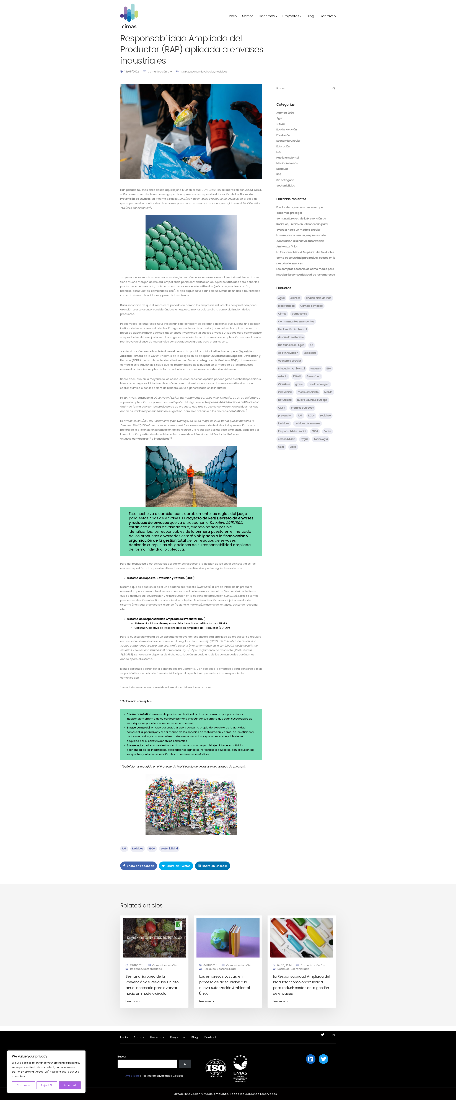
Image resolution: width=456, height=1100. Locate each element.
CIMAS (185, 71)
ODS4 (281, 407)
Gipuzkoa (284, 384)
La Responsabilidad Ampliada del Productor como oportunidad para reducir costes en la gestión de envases (305, 257)
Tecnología (321, 439)
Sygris (304, 439)
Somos (248, 16)
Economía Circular (202, 71)
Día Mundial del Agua (291, 345)
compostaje (299, 313)
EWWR (297, 376)
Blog (310, 16)
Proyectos (290, 16)
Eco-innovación (286, 129)
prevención (285, 415)
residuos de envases (307, 423)
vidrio (293, 447)
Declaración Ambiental (292, 329)
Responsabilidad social (292, 431)
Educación (283, 146)
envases (315, 368)
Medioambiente (287, 163)
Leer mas (132, 1001)
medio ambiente (308, 392)
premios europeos (302, 407)
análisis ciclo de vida (318, 298)
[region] (46, 1071)
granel (299, 384)
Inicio (233, 16)
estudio (282, 376)
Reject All (46, 1085)
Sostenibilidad (285, 185)
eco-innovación (288, 353)
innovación (285, 392)
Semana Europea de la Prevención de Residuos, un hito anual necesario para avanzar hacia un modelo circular (302, 224)
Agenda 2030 (285, 113)
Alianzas (295, 298)
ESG (278, 152)
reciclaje (325, 415)
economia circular (289, 360)
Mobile (328, 392)
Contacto (328, 16)
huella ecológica (319, 384)
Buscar (122, 1056)
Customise (23, 1085)
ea (311, 345)
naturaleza (285, 400)
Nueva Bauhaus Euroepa (312, 400)
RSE (278, 174)
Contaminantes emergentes (296, 321)
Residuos (221, 71)
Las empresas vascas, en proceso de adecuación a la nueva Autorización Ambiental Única (301, 240)
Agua (279, 118)
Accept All (69, 1085)
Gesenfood (313, 376)
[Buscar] (185, 1064)
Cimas (282, 313)
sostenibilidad (169, 848)
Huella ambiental (287, 157)
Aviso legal (132, 1076)
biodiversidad (286, 306)
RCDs (311, 415)
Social (327, 431)
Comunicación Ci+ (160, 71)
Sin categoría (285, 180)
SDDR (152, 848)
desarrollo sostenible (291, 337)
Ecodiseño (283, 135)
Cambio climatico (311, 306)
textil (281, 447)
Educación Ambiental (291, 368)
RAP (124, 848)
